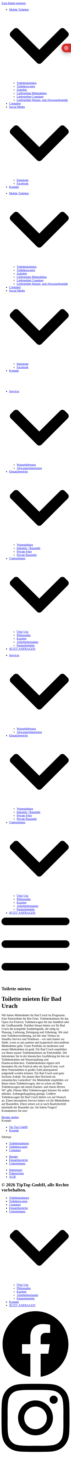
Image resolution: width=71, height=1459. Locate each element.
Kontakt (14, 186)
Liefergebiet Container (30, 96)
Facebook (22, 183)
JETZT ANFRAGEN (22, 648)
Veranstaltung (25, 544)
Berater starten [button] (10, 1117)
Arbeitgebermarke (27, 642)
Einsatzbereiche (18, 1208)
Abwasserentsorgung (29, 468)
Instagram (22, 180)
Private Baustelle (27, 555)
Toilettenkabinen (27, 83)
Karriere (22, 638)
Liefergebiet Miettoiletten (32, 93)
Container (15, 103)
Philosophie (24, 635)
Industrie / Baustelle (28, 548)
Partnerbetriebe (26, 645)
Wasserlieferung (26, 464)
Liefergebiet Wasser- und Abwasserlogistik (42, 100)
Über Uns (22, 631)
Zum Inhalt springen (14, 3)
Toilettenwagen (26, 86)
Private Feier (24, 551)
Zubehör (22, 89)
